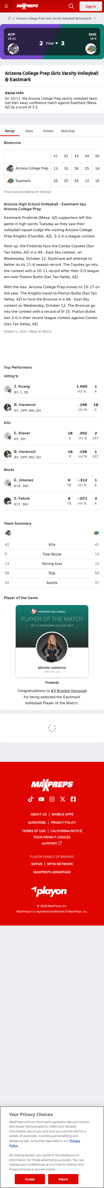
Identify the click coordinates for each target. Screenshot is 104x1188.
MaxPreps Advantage (52, 871)
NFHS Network (60, 863)
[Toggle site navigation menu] (6, 6)
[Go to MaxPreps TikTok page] (31, 799)
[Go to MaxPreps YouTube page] (41, 799)
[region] (52, 1147)
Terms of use (34, 830)
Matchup (68, 130)
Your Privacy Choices (52, 837)
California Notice (66, 830)
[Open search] (71, 6)
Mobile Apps (63, 814)
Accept (30, 1179)
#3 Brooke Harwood (69, 690)
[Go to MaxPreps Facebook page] (73, 799)
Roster (48, 130)
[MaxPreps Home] (27, 6)
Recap (10, 130)
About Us (38, 814)
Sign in (91, 6)
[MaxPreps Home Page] (9, 18)
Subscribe (37, 822)
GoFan (36, 863)
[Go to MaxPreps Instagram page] (52, 799)
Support (49, 843)
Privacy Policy (63, 822)
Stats (29, 130)
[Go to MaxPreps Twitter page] (63, 799)
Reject (63, 1179)
